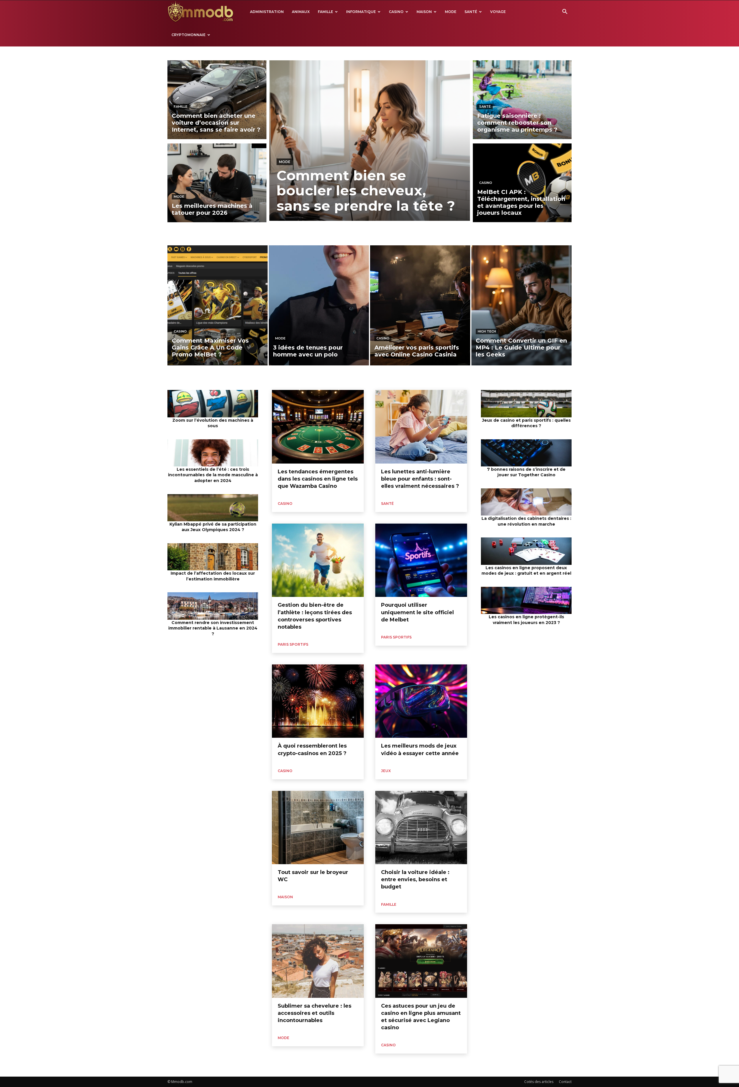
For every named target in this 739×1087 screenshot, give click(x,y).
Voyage (498, 12)
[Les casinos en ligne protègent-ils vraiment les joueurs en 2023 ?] (526, 600)
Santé (470, 12)
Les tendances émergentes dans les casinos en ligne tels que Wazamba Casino (318, 478)
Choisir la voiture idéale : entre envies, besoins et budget (415, 879)
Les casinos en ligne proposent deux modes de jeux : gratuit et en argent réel (526, 570)
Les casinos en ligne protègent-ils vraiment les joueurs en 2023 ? (526, 619)
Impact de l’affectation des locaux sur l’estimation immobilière (213, 576)
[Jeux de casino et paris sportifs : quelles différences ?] (526, 403)
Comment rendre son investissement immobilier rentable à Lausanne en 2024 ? (212, 628)
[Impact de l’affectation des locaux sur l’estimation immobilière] (212, 556)
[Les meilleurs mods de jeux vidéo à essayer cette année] (421, 701)
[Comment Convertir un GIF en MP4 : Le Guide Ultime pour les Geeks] (521, 305)
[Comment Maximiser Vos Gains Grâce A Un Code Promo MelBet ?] (217, 305)
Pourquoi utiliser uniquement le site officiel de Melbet (417, 612)
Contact (565, 1081)
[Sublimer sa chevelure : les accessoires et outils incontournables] (318, 961)
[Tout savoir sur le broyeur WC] (318, 827)
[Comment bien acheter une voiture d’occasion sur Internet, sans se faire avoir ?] (216, 99)
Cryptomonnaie (188, 35)
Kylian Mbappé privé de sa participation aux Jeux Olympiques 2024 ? (212, 527)
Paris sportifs (293, 644)
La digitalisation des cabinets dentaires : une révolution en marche (526, 521)
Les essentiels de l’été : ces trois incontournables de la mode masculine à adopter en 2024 (213, 475)
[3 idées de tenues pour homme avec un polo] (319, 305)
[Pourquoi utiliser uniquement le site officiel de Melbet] (421, 560)
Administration (267, 12)
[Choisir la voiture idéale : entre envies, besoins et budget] (421, 827)
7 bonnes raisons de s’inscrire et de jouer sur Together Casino (526, 472)
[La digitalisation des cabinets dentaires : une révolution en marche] (526, 502)
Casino (396, 12)
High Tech (487, 331)
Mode (450, 12)
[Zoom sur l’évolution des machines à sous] (212, 403)
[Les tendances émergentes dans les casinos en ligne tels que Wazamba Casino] (318, 426)
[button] (565, 12)
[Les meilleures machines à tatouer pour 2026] (216, 182)
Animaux (301, 12)
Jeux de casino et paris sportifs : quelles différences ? (526, 423)
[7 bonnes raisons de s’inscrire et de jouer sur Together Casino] (526, 452)
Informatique (361, 12)
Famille (325, 12)
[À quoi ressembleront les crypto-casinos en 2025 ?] (318, 701)
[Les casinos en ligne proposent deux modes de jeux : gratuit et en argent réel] (526, 551)
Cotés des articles (538, 1081)
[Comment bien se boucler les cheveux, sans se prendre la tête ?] (369, 140)
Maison (424, 12)
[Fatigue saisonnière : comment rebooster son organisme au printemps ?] (522, 99)
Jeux (386, 771)
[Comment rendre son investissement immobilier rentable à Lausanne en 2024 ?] (212, 605)
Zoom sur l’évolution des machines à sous (212, 423)
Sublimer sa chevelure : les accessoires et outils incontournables (314, 1013)
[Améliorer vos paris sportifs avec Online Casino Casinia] (420, 305)
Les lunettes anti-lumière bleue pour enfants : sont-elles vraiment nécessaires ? (420, 478)
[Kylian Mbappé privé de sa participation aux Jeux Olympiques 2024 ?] (212, 507)
